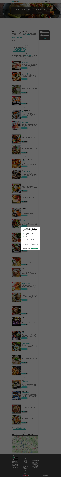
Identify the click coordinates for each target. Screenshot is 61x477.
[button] (30, 237)
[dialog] (30, 238)
